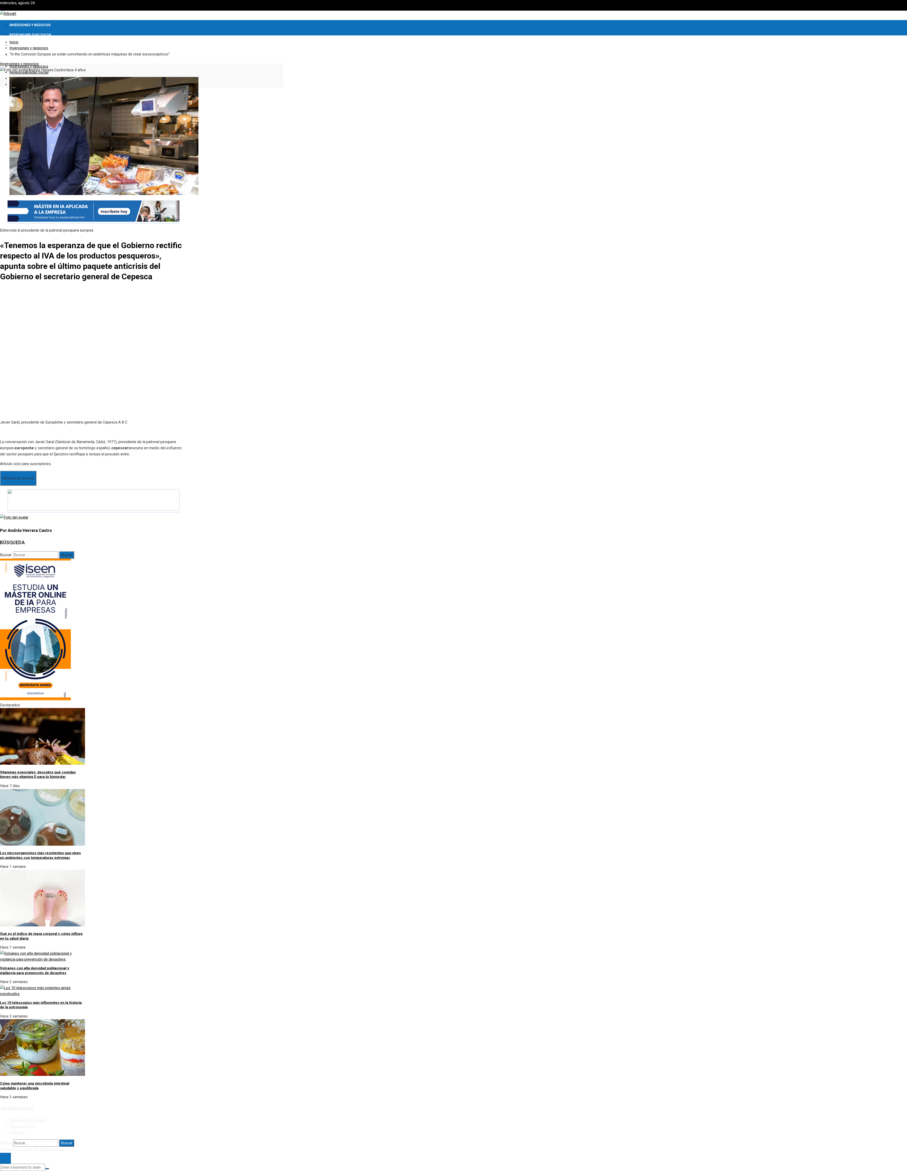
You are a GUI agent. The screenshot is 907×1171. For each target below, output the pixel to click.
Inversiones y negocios (19, 64)
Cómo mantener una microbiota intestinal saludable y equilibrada (34, 1085)
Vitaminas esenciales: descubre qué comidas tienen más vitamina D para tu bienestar (38, 774)
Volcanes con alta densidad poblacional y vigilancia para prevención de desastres (34, 970)
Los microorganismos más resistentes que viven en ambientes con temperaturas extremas (40, 855)
